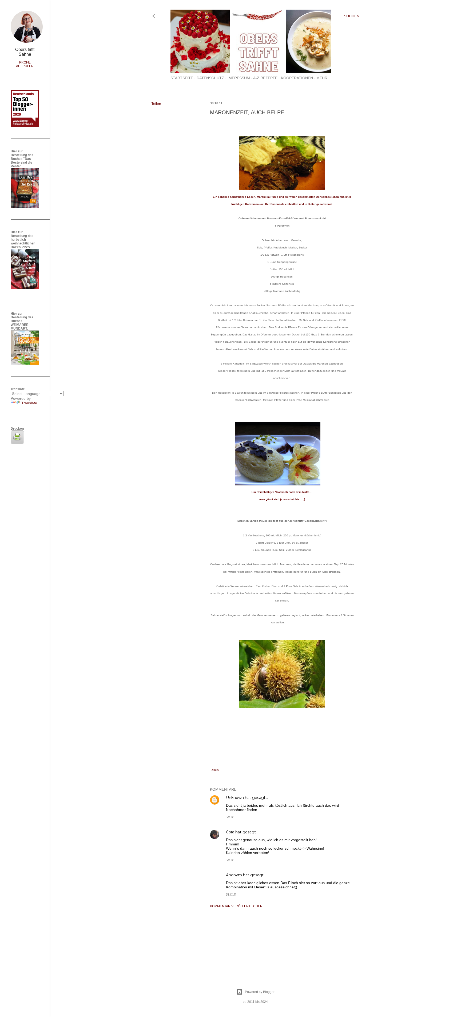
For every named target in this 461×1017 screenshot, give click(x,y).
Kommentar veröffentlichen (236, 906)
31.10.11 (231, 894)
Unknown (235, 797)
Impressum (239, 78)
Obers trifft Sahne (24, 52)
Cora (230, 832)
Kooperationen (297, 78)
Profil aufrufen (25, 64)
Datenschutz (210, 78)
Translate (29, 403)
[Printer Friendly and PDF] (17, 442)
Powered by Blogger (260, 992)
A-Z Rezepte (265, 78)
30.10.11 (231, 817)
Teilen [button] (156, 103)
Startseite (181, 78)
